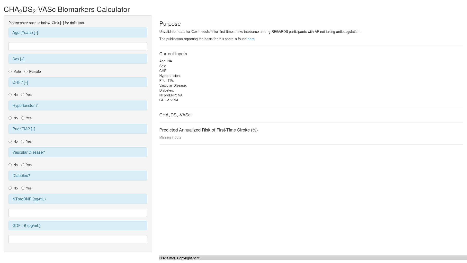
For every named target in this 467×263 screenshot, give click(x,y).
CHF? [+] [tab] (20, 82)
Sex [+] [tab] (18, 59)
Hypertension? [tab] (25, 105)
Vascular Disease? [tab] (28, 152)
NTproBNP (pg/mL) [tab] (29, 199)
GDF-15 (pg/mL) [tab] (26, 225)
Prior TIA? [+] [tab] (23, 129)
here (251, 38)
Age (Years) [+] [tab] (25, 32)
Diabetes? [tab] (21, 175)
